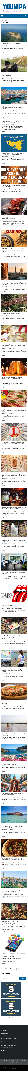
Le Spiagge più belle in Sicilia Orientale (11, 43)
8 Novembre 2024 (12, 445)
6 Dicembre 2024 (11, 413)
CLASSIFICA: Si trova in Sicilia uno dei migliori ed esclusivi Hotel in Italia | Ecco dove (13, 763)
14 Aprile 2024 (11, 796)
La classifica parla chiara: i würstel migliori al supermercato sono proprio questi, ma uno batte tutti (13, 475)
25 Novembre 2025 (10, 156)
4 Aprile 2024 (11, 861)
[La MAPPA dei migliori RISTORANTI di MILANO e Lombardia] (14, 562)
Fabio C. (4, 45)
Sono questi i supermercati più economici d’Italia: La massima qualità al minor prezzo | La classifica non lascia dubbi (14, 345)
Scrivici (16, 1062)
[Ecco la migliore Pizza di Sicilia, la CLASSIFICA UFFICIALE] (14, 691)
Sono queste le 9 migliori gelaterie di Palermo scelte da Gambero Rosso (12, 794)
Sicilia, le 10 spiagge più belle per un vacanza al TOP (14, 733)
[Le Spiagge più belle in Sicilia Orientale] (14, 33)
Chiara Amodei (5, 575)
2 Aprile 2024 (11, 892)
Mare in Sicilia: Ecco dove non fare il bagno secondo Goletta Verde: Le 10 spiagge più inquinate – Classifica (14, 670)
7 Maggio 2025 (9, 188)
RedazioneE (5, 219)
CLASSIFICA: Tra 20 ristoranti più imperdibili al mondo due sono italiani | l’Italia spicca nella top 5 (13, 859)
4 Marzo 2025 (9, 315)
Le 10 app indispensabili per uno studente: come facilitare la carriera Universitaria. (13, 954)
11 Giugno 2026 (13, 110)
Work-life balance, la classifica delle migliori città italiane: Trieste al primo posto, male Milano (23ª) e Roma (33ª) (14, 283)
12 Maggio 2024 (11, 765)
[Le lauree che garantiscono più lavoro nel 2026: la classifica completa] (14, 63)
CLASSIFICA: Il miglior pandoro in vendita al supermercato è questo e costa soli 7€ (12, 378)
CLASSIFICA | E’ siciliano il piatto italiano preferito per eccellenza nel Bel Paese (14, 922)
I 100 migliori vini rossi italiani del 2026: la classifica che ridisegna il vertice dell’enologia (14, 122)
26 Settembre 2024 (10, 510)
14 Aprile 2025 (9, 286)
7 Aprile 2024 (11, 829)
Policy (16, 1060)
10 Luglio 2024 (9, 735)
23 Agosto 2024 (12, 575)
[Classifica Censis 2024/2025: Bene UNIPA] (14, 303)
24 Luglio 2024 (9, 673)
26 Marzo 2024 (11, 924)
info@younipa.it (5, 1033)
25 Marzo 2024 (11, 956)
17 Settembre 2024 (12, 543)
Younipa (4, 156)
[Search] (26, 16)
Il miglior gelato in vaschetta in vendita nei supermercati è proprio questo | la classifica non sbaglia (13, 637)
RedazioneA (5, 348)
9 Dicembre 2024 (11, 380)
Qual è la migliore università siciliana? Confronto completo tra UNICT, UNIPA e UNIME (13, 154)
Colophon (22, 1060)
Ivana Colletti (5, 124)
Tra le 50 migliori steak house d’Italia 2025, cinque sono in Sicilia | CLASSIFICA (13, 217)
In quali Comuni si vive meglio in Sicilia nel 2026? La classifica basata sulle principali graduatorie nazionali (14, 107)
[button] (4, 16)
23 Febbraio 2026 (12, 124)
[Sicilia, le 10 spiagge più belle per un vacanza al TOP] (14, 723)
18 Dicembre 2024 (12, 348)
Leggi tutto (4, 52)
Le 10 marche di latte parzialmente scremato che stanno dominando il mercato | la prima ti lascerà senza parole (13, 540)
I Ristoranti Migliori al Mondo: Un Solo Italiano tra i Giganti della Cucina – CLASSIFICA (14, 508)
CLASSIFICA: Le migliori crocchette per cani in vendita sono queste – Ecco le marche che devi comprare (13, 250)
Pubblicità (11, 1060)
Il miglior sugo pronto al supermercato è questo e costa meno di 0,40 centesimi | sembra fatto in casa (14, 443)
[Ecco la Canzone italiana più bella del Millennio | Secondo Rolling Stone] (14, 593)
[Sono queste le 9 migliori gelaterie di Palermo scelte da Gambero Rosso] (14, 783)
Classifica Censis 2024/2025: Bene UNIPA (11, 313)
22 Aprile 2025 (11, 219)
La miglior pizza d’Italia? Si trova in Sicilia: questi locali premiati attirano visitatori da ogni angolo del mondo (14, 410)
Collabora (4, 1060)
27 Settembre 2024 (12, 478)
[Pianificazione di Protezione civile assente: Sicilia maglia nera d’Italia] (14, 175)
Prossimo (21, 968)
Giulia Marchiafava (6, 110)
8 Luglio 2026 (9, 45)
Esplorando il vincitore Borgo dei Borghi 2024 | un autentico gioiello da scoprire (13, 890)
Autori (11, 1062)
